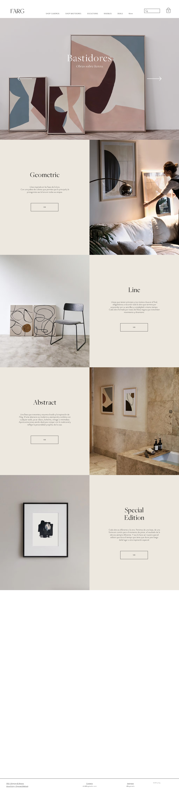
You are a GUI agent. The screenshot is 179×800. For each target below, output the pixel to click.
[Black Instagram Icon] (171, 412)
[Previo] (24, 79)
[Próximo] (154, 79)
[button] (168, 10)
